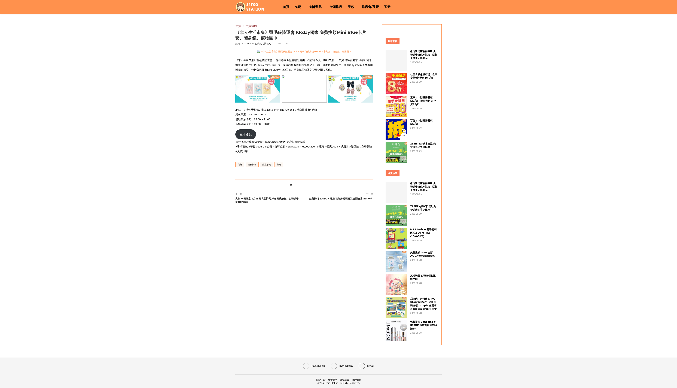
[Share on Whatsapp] (307, 184)
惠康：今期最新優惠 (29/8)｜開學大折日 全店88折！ (423, 101)
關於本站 (320, 379)
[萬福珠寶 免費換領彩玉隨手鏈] (396, 284)
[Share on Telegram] (311, 184)
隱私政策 (344, 379)
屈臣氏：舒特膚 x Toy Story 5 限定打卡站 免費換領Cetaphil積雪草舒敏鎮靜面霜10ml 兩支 (423, 304)
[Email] (435, 7)
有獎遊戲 (315, 7)
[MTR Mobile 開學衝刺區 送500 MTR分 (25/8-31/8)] (396, 238)
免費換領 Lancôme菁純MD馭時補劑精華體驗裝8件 (423, 325)
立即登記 (246, 134)
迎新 (387, 7)
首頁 (286, 7)
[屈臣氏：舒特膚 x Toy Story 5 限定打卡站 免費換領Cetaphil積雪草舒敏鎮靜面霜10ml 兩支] (396, 307)
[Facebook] (426, 7)
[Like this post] (294, 184)
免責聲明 (332, 379)
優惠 (350, 7)
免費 (298, 7)
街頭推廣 (336, 7)
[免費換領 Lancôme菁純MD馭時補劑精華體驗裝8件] (396, 330)
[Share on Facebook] (298, 184)
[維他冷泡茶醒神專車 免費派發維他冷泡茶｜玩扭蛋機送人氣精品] (396, 60)
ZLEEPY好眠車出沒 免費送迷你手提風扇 (423, 145)
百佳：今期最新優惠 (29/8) (421, 122)
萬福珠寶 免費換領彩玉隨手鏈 (423, 277)
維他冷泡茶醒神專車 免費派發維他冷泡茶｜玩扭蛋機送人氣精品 (423, 55)
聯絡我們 (356, 379)
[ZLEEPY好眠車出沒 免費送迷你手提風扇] (396, 152)
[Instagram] (430, 7)
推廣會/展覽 (370, 7)
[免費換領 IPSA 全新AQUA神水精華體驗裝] (396, 261)
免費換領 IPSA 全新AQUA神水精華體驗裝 (423, 254)
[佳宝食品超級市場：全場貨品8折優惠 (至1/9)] (396, 83)
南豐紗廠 (266, 164)
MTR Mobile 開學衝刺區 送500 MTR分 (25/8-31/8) (423, 233)
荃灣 (279, 164)
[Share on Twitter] (303, 184)
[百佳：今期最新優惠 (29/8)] (396, 129)
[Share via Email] (315, 184)
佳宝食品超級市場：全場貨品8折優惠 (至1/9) (423, 76)
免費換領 (252, 164)
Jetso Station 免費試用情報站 (256, 43)
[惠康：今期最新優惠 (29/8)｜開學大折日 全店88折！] (396, 106)
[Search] (440, 7)
